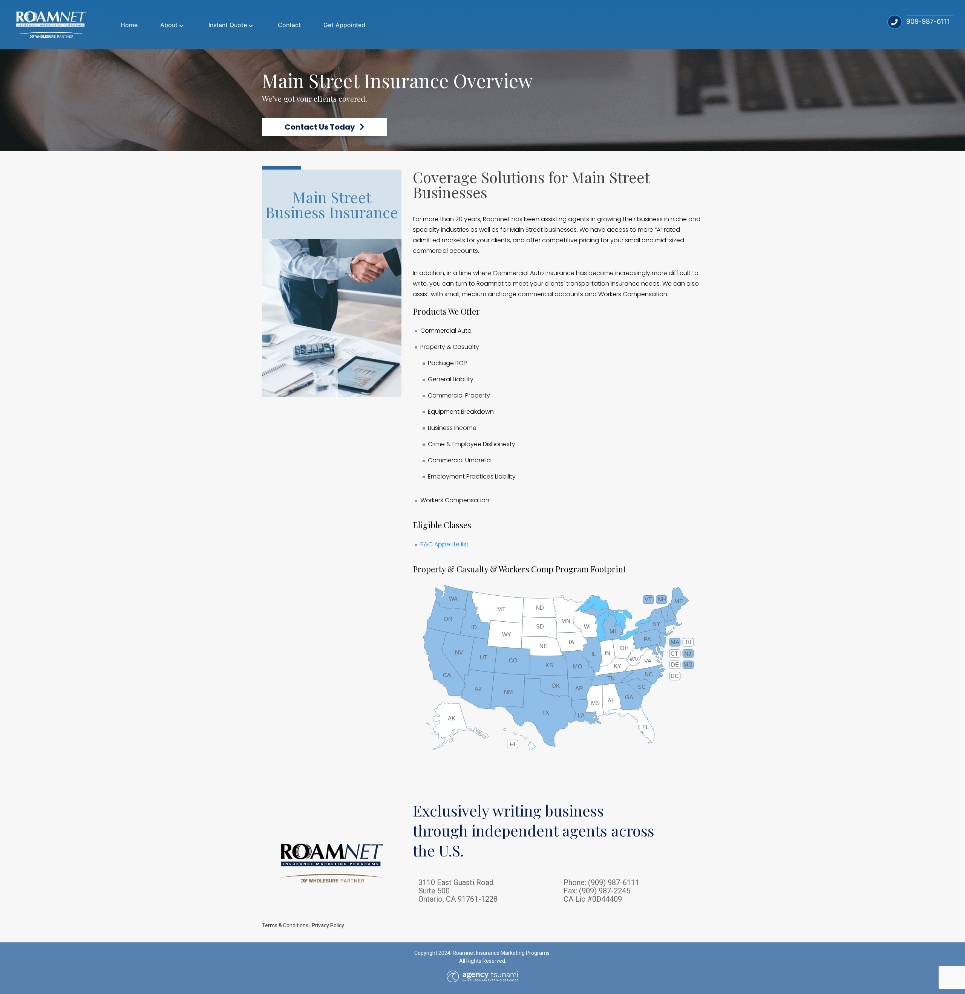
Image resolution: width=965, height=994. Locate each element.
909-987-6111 (928, 21)
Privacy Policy (328, 925)
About (169, 25)
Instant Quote (227, 25)
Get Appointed (344, 25)
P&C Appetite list (444, 544)
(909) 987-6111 (613, 882)
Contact (289, 25)
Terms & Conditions (285, 925)
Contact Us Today (322, 127)
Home (129, 25)
